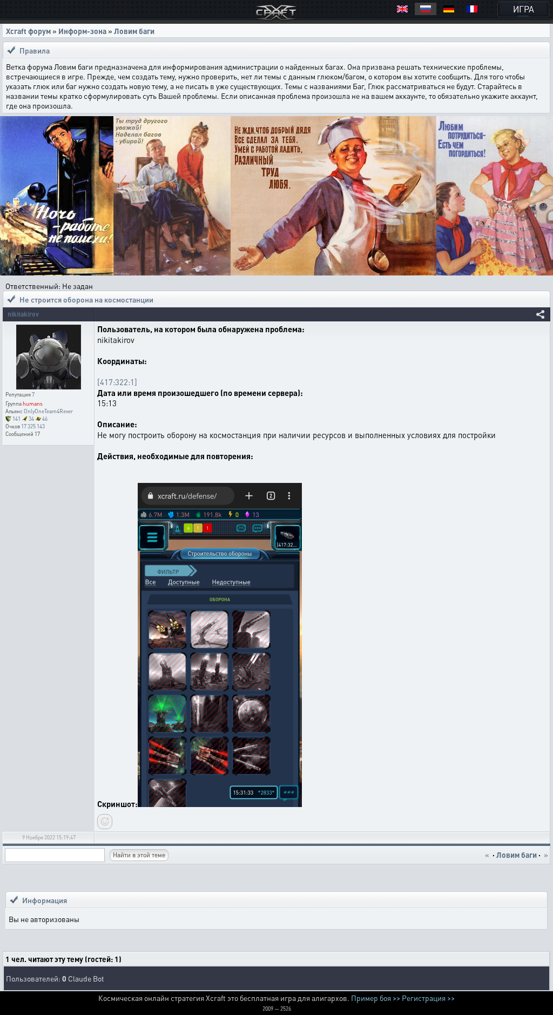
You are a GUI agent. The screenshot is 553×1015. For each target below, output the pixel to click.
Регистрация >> (428, 998)
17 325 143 (33, 426)
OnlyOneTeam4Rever (48, 411)
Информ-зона (82, 31)
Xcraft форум (28, 31)
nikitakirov (23, 314)
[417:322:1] (117, 382)
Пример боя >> (375, 998)
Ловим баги (134, 31)
